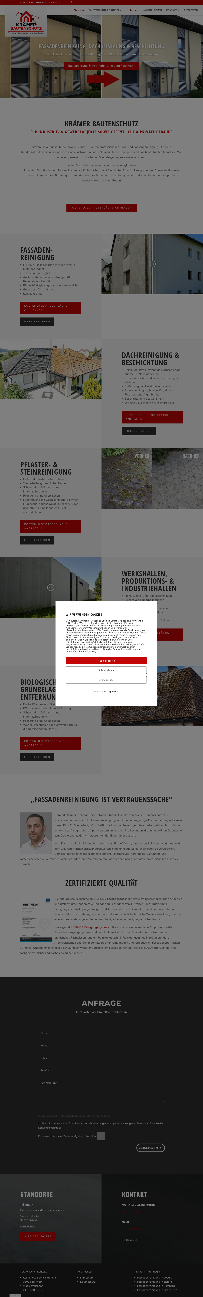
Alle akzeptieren (106, 660)
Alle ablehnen (106, 670)
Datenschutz (100, 691)
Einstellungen (106, 679)
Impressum (113, 691)
